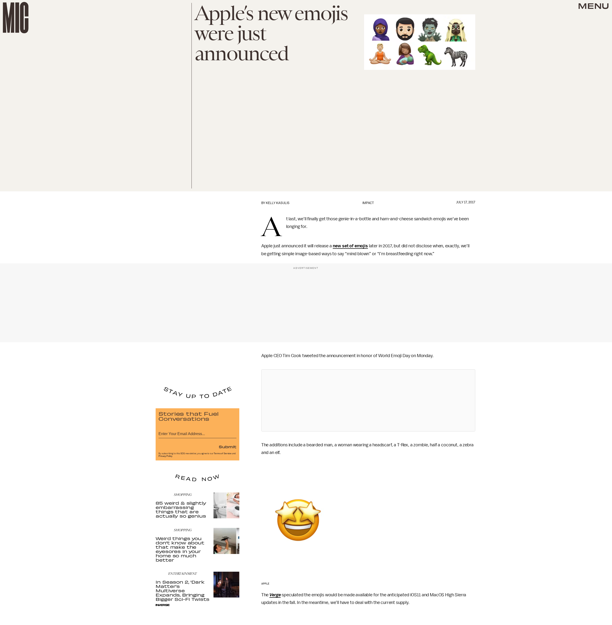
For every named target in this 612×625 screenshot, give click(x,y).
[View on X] (368, 400)
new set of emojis (350, 245)
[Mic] (15, 17)
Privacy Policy (165, 456)
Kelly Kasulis (278, 203)
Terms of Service (222, 453)
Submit (227, 446)
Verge (275, 594)
